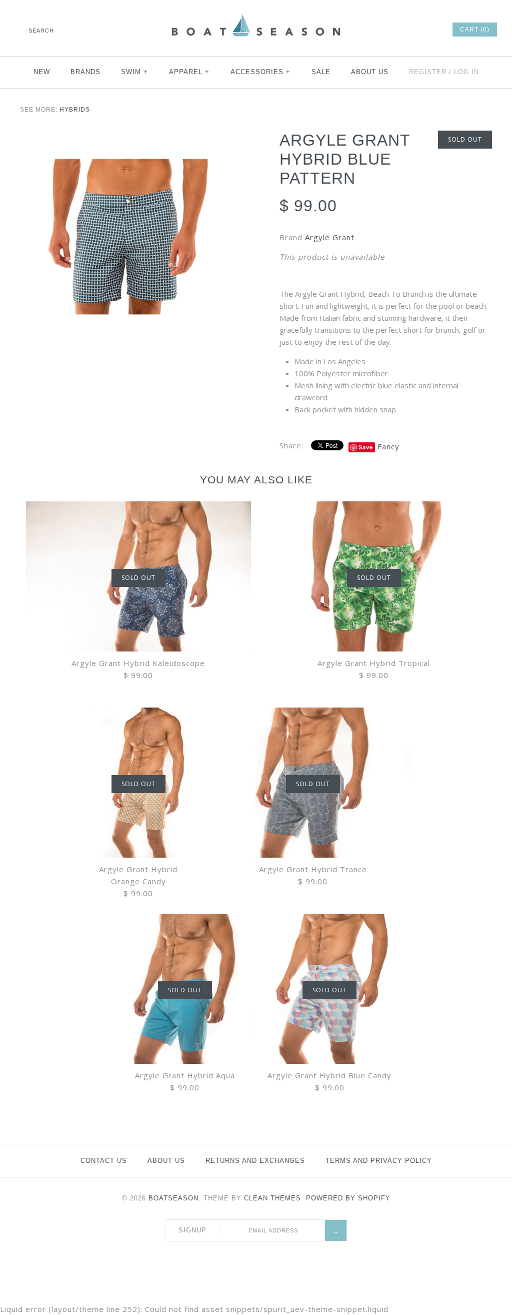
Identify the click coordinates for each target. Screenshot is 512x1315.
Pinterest (389, 29)
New (42, 72)
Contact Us (103, 1160)
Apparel (189, 72)
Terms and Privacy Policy (379, 1160)
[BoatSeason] (256, 15)
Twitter (375, 29)
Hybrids (75, 109)
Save (365, 447)
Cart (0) (475, 29)
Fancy (389, 446)
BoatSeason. (174, 1198)
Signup (192, 1230)
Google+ (402, 29)
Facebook (362, 29)
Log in (466, 72)
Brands (85, 72)
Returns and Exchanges (255, 1160)
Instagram (416, 29)
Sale (321, 72)
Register (427, 72)
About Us (369, 72)
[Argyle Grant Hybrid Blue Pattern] (126, 238)
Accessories (260, 72)
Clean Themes (272, 1198)
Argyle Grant (329, 237)
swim (134, 72)
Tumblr (429, 29)
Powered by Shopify (348, 1198)
